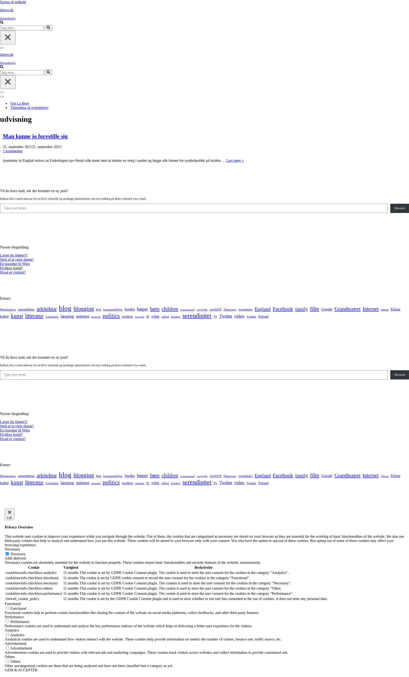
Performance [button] (14, 617)
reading (127, 316)
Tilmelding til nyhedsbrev (29, 108)
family (301, 308)
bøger (142, 309)
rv (147, 316)
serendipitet (196, 315)
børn (155, 309)
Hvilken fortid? (11, 268)
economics (246, 309)
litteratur (34, 316)
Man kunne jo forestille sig (35, 136)
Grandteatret (347, 309)
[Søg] (2, 23)
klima (395, 309)
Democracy (230, 309)
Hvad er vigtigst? (13, 272)
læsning (67, 316)
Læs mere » (235, 160)
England (263, 308)
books (130, 309)
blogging (84, 309)
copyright (202, 309)
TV (215, 316)
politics (111, 316)
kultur (4, 316)
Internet (371, 309)
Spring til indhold (13, 2)
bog (98, 309)
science (175, 316)
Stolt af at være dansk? (17, 259)
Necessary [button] (12, 549)
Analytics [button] (12, 630)
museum (96, 316)
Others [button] (10, 657)
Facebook (283, 309)
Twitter (225, 316)
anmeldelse (26, 309)
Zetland (263, 316)
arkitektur (47, 309)
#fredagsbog (8, 309)
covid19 (215, 309)
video (239, 316)
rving (155, 316)
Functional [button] (13, 604)
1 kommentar (12, 151)
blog (65, 308)
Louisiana (52, 316)
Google (326, 309)
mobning (82, 316)
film (314, 309)
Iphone (385, 309)
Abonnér (399, 208)
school (165, 316)
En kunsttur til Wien (15, 264)
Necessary (18, 554)
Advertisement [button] (16, 643)
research (139, 316)
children (170, 308)
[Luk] (8, 38)
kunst (17, 316)
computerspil (187, 309)
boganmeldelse (113, 309)
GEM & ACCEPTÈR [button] (21, 670)
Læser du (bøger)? (13, 255)
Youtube (251, 316)
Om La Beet (19, 103)
